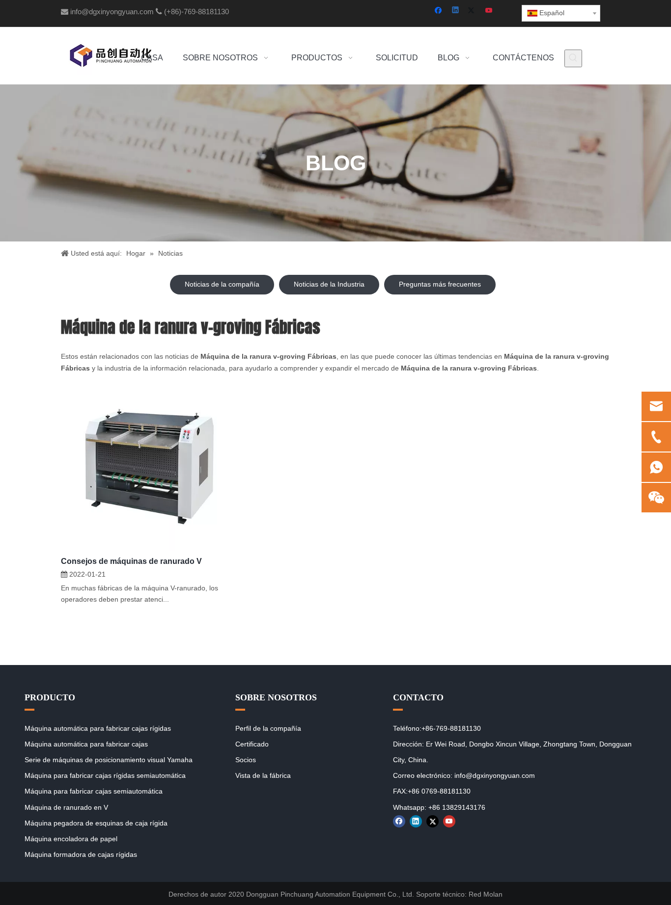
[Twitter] (473, 11)
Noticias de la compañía (222, 284)
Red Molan (486, 894)
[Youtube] (489, 11)
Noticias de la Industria (329, 284)
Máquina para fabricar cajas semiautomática (94, 791)
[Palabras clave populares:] (573, 58)
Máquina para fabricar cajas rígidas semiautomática (105, 775)
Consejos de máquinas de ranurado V (131, 561)
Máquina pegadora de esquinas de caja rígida (96, 823)
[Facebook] (439, 11)
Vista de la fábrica (263, 775)
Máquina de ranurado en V (66, 807)
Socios (245, 760)
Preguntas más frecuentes (440, 284)
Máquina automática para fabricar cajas (86, 744)
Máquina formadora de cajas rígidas (81, 854)
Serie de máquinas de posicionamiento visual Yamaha (109, 760)
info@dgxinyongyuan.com (112, 11)
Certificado (252, 744)
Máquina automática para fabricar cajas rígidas (98, 728)
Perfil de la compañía (268, 728)
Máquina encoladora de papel (71, 839)
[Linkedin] (456, 11)
